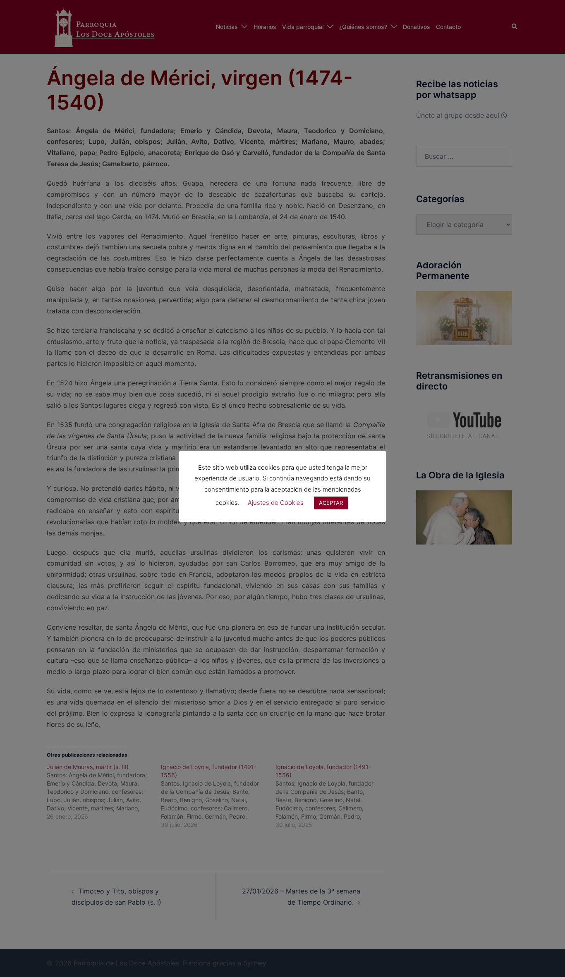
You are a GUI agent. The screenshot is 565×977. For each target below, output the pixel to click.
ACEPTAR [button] (331, 502)
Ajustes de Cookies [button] (276, 502)
